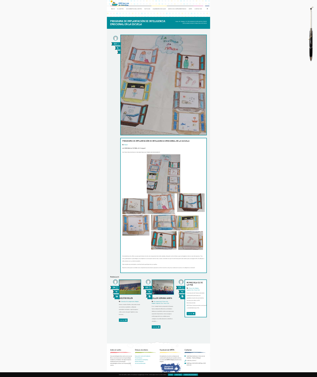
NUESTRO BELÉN (126, 298)
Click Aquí (178, 374)
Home (177, 21)
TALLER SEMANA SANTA (162, 298)
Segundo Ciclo (159, 303)
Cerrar (170, 374)
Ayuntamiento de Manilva (141, 359)
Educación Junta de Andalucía (142, 356)
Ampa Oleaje (207, 9)
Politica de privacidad (190, 374)
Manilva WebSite (139, 361)
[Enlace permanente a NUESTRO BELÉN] (130, 293)
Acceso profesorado (140, 363)
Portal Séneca (138, 358)
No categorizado (130, 301)
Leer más (122, 320)
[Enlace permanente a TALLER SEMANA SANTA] (163, 293)
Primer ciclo (165, 301)
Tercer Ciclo (166, 303)
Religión (183, 21)
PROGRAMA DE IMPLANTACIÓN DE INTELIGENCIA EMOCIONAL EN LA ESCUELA (155, 141)
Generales (123, 301)
